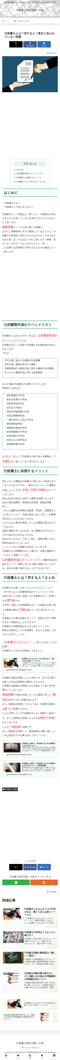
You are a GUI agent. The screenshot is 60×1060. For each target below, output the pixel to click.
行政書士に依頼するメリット (29, 177)
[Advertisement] (30, 125)
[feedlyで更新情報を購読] (16, 882)
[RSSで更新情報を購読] (44, 882)
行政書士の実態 (11, 789)
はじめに (20, 169)
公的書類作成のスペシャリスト (30, 173)
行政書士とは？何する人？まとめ (31, 181)
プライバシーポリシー (30, 1047)
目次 (26, 163)
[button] (54, 618)
